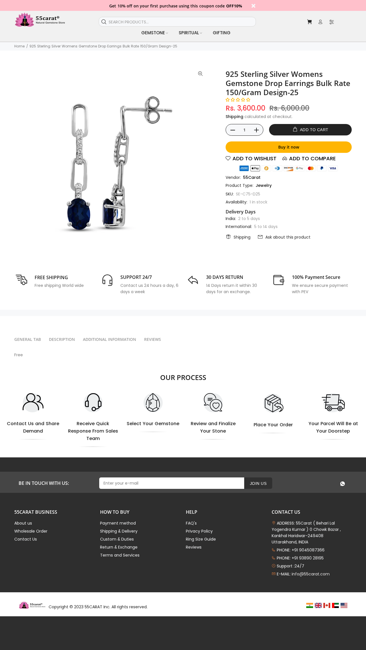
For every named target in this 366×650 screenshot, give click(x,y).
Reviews (194, 547)
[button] (238, 100)
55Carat (251, 177)
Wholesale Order (30, 531)
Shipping (234, 116)
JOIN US (258, 483)
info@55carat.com (311, 574)
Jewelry (264, 185)
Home (19, 46)
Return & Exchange (119, 547)
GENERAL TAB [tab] (27, 339)
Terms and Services (120, 555)
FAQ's (191, 523)
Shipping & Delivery (119, 531)
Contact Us (25, 539)
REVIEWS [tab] (152, 339)
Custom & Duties (117, 539)
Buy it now (288, 147)
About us (23, 523)
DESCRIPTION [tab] (62, 339)
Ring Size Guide (201, 539)
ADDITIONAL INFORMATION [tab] (109, 339)
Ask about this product (288, 237)
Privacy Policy (199, 531)
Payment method (118, 523)
